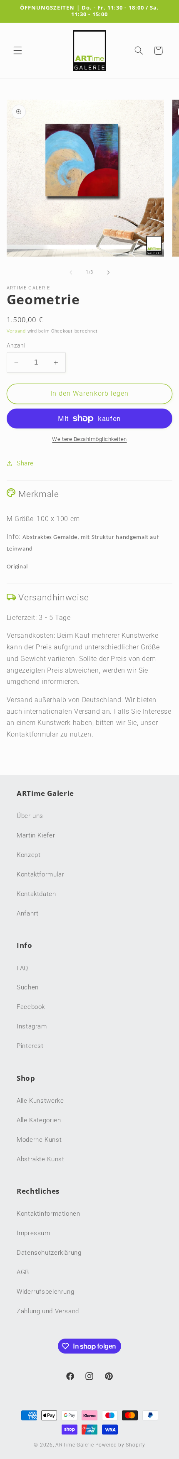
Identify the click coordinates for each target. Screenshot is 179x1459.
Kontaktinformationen (48, 1213)
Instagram (32, 1026)
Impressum (33, 1233)
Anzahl (16, 345)
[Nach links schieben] (71, 272)
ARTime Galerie (74, 1445)
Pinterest (30, 1046)
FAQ (22, 968)
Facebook (31, 1007)
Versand (16, 331)
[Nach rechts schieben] (108, 272)
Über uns (30, 816)
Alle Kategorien (39, 1120)
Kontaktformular (32, 734)
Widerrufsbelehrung (45, 1291)
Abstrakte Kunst (40, 1159)
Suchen (28, 987)
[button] (17, 50)
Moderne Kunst (39, 1139)
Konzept (28, 855)
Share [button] (25, 463)
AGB (23, 1272)
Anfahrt (27, 913)
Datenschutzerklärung (49, 1252)
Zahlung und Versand (48, 1311)
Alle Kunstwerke (40, 1100)
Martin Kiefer (36, 835)
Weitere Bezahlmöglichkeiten (89, 439)
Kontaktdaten (36, 894)
